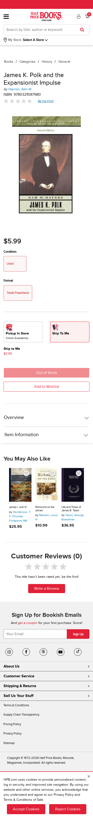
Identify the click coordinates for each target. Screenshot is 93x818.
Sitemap (9, 743)
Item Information (22, 435)
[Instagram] (9, 652)
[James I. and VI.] (20, 485)
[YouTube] (60, 652)
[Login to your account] (78, 16)
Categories (28, 62)
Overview (14, 417)
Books (8, 62)
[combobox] (46, 29)
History (47, 62)
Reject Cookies (67, 809)
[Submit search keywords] (83, 30)
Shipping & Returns (20, 686)
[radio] (23, 332)
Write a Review (46, 588)
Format (8, 281)
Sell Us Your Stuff (18, 695)
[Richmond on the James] (46, 485)
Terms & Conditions (16, 705)
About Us (12, 666)
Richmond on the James (44, 509)
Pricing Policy (12, 724)
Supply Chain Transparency (21, 715)
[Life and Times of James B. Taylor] (73, 485)
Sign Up (78, 634)
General (64, 62)
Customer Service (19, 676)
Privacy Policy (12, 733)
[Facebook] (26, 652)
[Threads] (43, 652)
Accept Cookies (26, 809)
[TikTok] (78, 652)
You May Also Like (27, 459)
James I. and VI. (18, 507)
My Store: (14, 40)
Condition (10, 252)
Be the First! (46, 101)
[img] (18, 101)
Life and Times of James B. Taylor (71, 509)
